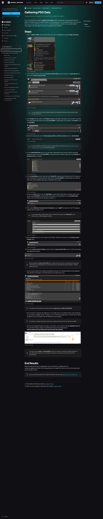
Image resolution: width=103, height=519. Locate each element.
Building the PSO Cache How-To (69, 374)
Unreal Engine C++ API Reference (12, 96)
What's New (7, 55)
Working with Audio (8, 75)
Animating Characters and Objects (12, 73)
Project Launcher (43, 24)
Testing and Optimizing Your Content (11, 84)
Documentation (37, 8)
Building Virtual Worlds (9, 62)
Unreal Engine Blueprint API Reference (10, 92)
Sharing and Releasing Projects (11, 87)
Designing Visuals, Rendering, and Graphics (12, 65)
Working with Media (8, 77)
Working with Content (9, 60)
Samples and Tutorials (9, 89)
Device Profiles (31, 24)
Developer (29, 8)
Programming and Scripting (10, 68)
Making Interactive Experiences (11, 70)
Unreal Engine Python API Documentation (10, 99)
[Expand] (3, 55)
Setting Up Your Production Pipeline (10, 80)
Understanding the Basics (10, 57)
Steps (86, 24)
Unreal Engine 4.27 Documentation (10, 53)
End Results (87, 26)
